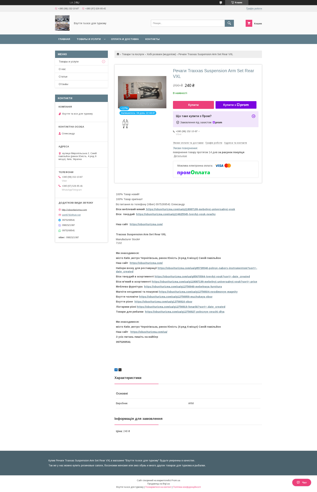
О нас (62, 69)
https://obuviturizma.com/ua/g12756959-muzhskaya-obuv (175, 296)
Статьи (63, 76)
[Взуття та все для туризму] (62, 29)
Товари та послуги (133, 54)
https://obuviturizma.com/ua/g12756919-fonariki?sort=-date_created (181, 306)
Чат (304, 482)
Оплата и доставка (125, 39)
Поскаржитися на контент (158, 487)
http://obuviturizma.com (74, 209)
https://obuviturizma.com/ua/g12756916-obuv (163, 301)
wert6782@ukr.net (71, 214)
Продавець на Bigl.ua (158, 483)
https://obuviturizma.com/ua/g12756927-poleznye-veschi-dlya (184, 311)
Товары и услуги (89, 39)
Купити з (229, 104)
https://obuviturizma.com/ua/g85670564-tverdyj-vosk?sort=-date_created (202, 276)
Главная (64, 39)
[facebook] (116, 370)
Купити (193, 104)
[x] (120, 370)
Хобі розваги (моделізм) (161, 54)
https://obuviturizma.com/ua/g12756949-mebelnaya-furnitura (183, 286)
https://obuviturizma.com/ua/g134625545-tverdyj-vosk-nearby (176, 214)
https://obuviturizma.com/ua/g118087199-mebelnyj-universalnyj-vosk (190, 209)
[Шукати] (229, 23)
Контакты (152, 39)
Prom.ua (176, 480)
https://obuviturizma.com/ (146, 224)
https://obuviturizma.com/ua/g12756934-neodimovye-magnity (198, 291)
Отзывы (63, 84)
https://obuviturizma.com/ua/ (148, 331)
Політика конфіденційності (187, 487)
